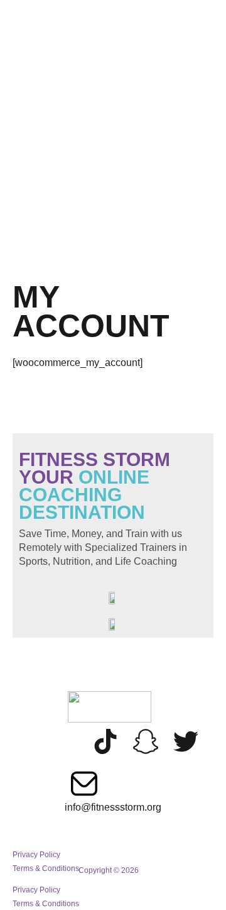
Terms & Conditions (46, 903)
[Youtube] (65, 741)
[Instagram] (25, 741)
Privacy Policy (36, 889)
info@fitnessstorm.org (113, 807)
